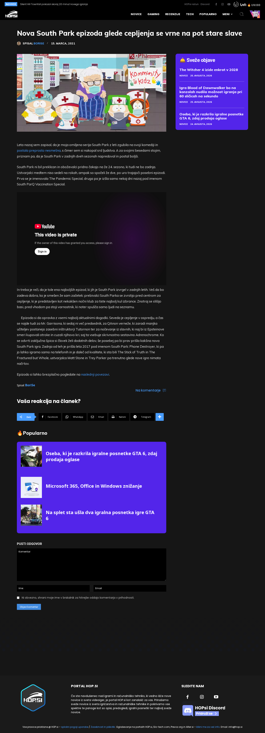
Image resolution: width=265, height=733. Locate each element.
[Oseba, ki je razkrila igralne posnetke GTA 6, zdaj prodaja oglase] (31, 456)
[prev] (119, 4)
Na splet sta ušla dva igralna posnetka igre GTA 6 (100, 515)
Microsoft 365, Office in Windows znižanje (94, 486)
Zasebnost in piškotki (103, 727)
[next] (125, 4)
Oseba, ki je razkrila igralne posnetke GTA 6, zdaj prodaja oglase (101, 456)
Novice (183, 75)
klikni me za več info (208, 727)
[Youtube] (229, 4)
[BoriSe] (20, 43)
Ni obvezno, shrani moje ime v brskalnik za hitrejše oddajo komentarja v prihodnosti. (78, 598)
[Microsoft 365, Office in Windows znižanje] (31, 487)
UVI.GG (255, 5)
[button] (241, 14)
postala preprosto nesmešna (39, 150)
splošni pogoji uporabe (74, 727)
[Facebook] (216, 4)
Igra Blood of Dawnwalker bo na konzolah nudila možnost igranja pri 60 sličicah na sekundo (210, 92)
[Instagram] (222, 4)
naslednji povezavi (95, 374)
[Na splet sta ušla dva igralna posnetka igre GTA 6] (31, 515)
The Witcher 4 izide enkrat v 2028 (208, 69)
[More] (160, 417)
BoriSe (39, 43)
